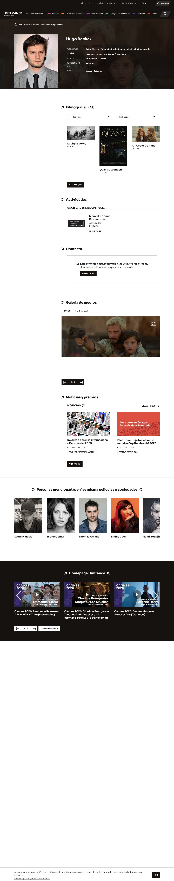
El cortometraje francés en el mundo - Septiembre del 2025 (136, 442)
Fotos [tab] (67, 311)
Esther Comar (55, 536)
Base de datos (97, 13)
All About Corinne (143, 145)
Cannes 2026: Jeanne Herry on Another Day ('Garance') (84, 613)
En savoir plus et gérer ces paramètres (32, 878)
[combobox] (89, 117)
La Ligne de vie (76, 143)
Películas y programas (35, 13)
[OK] (156, 875)
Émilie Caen (118, 536)
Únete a (155, 13)
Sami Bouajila (152, 536)
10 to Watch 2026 (128, 3)
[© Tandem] (111, 336)
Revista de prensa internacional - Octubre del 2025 (88, 441)
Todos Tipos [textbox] (75, 117)
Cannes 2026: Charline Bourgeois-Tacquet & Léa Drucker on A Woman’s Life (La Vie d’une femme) (36, 614)
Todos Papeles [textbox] (123, 117)
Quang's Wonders (111, 169)
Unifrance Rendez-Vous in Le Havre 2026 (97, 3)
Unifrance (141, 13)
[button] (153, 324)
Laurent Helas (23, 536)
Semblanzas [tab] (81, 311)
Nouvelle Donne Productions (112, 54)
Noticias (55, 13)
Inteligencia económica (120, 13)
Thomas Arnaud (89, 536)
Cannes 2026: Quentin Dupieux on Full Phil (136, 613)
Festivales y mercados (75, 13)
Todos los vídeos (49, 628)
